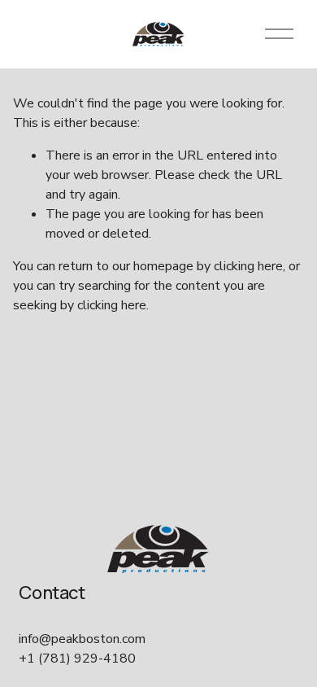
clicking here (248, 266)
